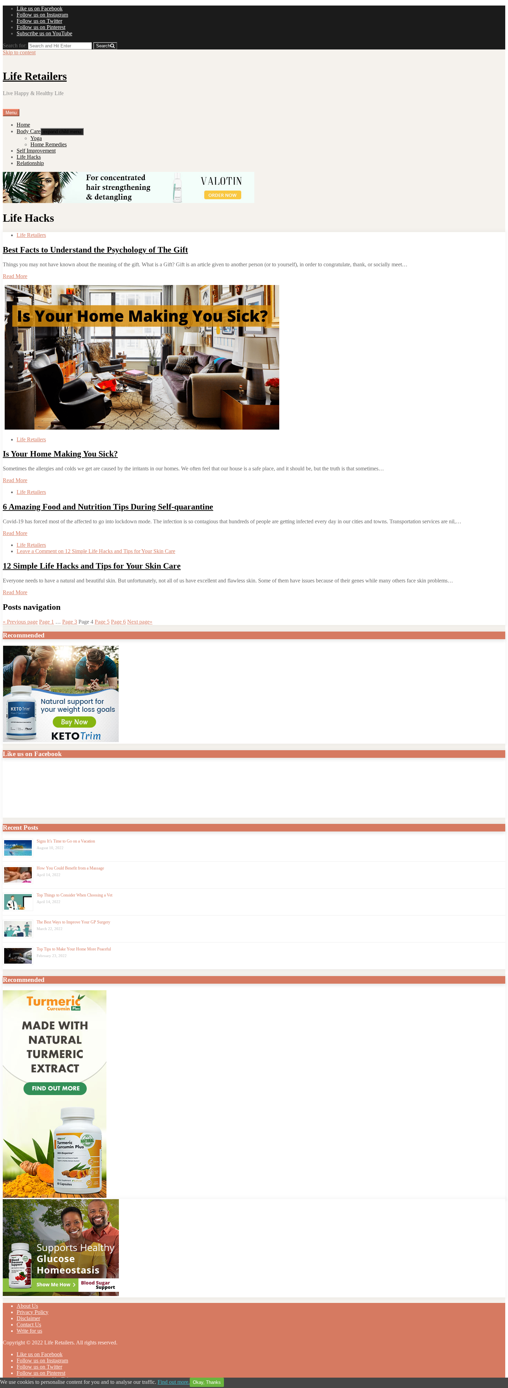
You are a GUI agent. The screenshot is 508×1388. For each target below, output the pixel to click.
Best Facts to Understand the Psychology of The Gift (95, 249)
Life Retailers (35, 76)
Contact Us (29, 1324)
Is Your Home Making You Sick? (60, 453)
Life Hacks (29, 157)
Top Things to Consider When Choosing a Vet (74, 895)
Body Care (28, 131)
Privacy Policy (32, 1312)
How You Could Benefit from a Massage (70, 868)
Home (23, 125)
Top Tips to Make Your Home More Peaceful (74, 949)
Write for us (29, 1331)
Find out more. (174, 1382)
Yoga (36, 138)
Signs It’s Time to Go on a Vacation (66, 841)
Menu (11, 112)
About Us (27, 1306)
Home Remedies (48, 144)
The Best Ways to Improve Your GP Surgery (73, 922)
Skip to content (19, 52)
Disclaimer (28, 1318)
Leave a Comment (96, 551)
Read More (15, 276)
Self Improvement (36, 151)
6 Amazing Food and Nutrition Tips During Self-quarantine (108, 506)
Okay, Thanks (207, 1382)
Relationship (30, 163)
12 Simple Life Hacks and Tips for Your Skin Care (92, 565)
